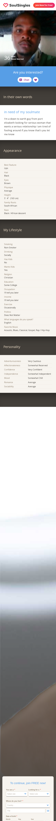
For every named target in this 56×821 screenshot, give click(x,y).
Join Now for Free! (44, 5)
